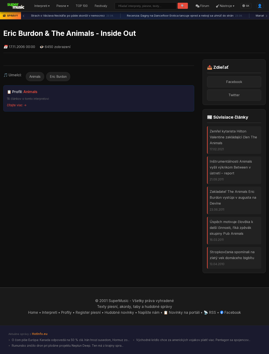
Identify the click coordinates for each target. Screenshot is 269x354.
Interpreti (49, 312)
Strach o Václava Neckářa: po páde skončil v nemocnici (72, 15)
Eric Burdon (58, 77)
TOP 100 (82, 6)
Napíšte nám (149, 312)
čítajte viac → (17, 105)
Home (33, 312)
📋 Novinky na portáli (182, 312)
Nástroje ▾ (226, 6)
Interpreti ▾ (42, 6)
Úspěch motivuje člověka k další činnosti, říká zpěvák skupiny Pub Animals (231, 228)
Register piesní (88, 312)
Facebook (234, 82)
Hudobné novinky (119, 312)
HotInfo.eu (39, 334)
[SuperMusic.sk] (16, 6)
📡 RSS (210, 312)
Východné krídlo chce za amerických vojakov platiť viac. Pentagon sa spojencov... (192, 340)
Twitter (234, 95)
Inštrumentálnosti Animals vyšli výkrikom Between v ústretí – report (231, 167)
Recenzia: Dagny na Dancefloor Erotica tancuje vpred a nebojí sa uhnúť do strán (185, 15)
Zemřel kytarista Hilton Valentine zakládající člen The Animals (233, 137)
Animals (35, 77)
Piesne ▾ (63, 6)
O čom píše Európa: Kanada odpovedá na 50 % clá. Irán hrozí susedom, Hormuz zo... (70, 340)
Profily (66, 312)
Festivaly (101, 6)
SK (247, 5)
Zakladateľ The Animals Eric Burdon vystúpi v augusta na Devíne (233, 197)
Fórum (204, 6)
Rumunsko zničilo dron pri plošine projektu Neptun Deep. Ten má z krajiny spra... (67, 345)
